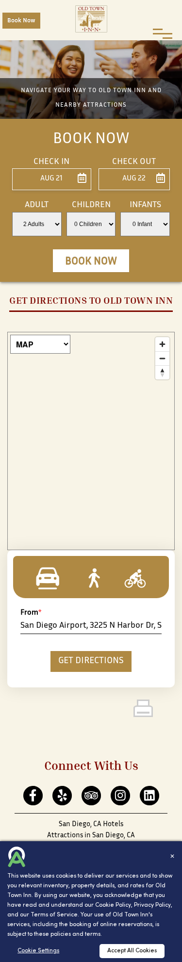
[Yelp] (61, 795)
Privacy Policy (152, 905)
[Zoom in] (162, 344)
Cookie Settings (38, 951)
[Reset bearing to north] (162, 372)
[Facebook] (32, 795)
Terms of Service (54, 915)
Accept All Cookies (132, 951)
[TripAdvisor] (91, 795)
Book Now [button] (91, 262)
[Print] (157, 712)
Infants (145, 205)
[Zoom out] (162, 358)
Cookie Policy (113, 905)
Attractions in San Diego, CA (91, 835)
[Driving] (51, 578)
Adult (37, 205)
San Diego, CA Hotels (91, 824)
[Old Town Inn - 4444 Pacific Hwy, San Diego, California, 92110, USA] (91, 19)
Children (91, 205)
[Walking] (91, 578)
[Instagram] (120, 795)
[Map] (91, 441)
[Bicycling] (130, 578)
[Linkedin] (149, 795)
